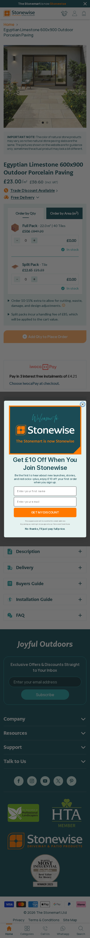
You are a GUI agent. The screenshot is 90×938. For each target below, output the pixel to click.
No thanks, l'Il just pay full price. (45, 528)
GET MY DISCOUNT (45, 512)
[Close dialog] (82, 404)
